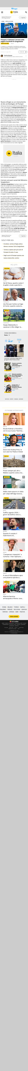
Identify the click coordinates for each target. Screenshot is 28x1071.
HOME (2, 21)
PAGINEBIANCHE (6, 624)
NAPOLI (22, 607)
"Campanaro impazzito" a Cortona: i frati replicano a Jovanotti (12, 556)
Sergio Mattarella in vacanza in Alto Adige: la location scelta (12, 327)
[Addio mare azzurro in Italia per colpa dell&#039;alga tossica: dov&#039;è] (14, 482)
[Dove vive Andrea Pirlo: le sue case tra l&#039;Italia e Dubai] (14, 440)
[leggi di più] (26, 56)
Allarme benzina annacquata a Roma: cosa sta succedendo (12, 598)
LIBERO (3, 623)
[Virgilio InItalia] (14, 12)
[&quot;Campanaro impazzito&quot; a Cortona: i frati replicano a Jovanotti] (14, 545)
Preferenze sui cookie (12, 628)
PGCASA (24, 623)
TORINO (16, 607)
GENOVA (24, 609)
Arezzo (4, 552)
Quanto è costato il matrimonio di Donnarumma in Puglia (11, 535)
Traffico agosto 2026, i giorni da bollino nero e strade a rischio (11, 514)
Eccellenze (7, 268)
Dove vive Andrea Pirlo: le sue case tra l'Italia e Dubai (13, 451)
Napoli (12, 43)
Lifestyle (6, 289)
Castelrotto (6, 322)
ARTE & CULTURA (9, 21)
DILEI (15, 624)
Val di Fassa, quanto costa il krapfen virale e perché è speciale (13, 285)
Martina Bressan (8, 55)
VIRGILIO (6, 623)
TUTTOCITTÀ (11, 624)
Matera (5, 468)
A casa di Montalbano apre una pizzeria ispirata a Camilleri (13, 577)
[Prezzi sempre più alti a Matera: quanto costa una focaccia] (14, 461)
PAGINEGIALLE (11, 623)
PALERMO (3, 609)
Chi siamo (6, 627)
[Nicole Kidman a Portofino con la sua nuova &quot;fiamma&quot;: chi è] (14, 419)
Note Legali (11, 627)
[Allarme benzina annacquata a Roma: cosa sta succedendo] (14, 587)
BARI (17, 612)
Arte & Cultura (5, 43)
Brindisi (5, 531)
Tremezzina (6, 302)
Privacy (16, 627)
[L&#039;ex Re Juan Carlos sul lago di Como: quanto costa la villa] (14, 294)
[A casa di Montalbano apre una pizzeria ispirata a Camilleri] (14, 566)
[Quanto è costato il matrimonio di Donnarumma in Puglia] (14, 524)
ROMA (4, 607)
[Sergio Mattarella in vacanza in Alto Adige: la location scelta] (14, 315)
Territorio (7, 477)
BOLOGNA (17, 609)
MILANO (10, 607)
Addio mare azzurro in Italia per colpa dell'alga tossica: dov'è (13, 493)
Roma (4, 510)
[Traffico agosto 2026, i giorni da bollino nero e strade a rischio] (14, 503)
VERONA (5, 612)
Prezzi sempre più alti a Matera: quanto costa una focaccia (12, 472)
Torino (4, 447)
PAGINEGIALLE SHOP (19, 623)
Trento (5, 281)
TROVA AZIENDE (14, 616)
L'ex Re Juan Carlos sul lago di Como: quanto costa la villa (13, 306)
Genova (5, 426)
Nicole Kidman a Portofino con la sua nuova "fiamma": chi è (13, 431)
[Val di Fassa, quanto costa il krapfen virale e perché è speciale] (14, 273)
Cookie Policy (21, 627)
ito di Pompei (16, 198)
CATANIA (11, 612)
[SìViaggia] (14, 9)
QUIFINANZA (23, 624)
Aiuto (18, 628)
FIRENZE (9, 609)
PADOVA (22, 612)
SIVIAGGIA (18, 624)
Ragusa (5, 573)
